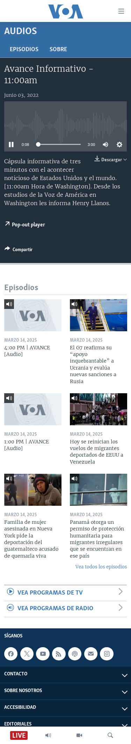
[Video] (79, 735)
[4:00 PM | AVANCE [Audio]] (32, 315)
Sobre (58, 50)
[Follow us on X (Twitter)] (27, 653)
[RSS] (58, 653)
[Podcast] (74, 653)
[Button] (18, 250)
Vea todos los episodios (101, 567)
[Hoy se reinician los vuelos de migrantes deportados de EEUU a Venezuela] (98, 409)
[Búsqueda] (110, 735)
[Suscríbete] (90, 653)
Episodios (24, 50)
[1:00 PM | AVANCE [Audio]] (32, 409)
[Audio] (48, 735)
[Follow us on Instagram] (106, 653)
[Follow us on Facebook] (10, 653)
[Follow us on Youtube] (42, 653)
